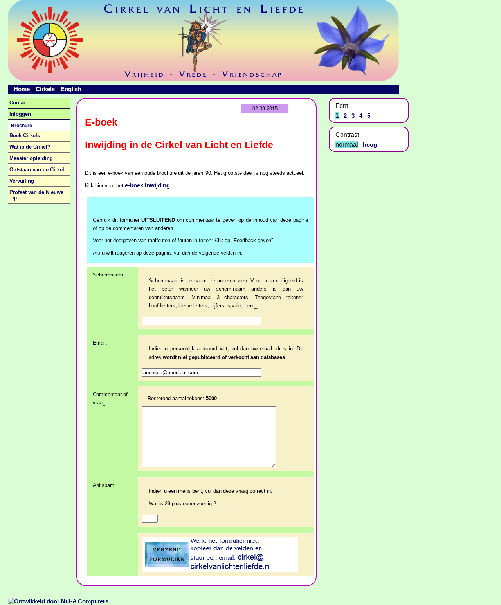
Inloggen (20, 114)
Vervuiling (21, 181)
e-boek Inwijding (147, 185)
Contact (18, 103)
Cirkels (45, 89)
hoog (370, 144)
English (71, 89)
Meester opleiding (31, 158)
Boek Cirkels (24, 135)
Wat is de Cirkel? (29, 147)
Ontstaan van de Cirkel (36, 169)
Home (22, 89)
